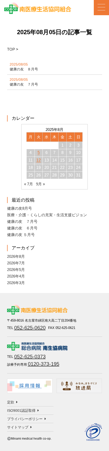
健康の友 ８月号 (24, 69)
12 (38, 160)
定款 (10, 402)
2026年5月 (16, 269)
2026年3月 (16, 283)
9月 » (40, 184)
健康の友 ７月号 (24, 84)
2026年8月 (16, 256)
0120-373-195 (43, 364)
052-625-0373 (30, 356)
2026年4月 (16, 276)
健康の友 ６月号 (22, 228)
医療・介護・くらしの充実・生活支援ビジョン (47, 215)
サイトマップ (17, 427)
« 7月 (28, 184)
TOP (11, 49)
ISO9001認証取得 (21, 410)
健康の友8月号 (19, 208)
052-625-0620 (30, 327)
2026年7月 (16, 263)
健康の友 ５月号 (21, 234)
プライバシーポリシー (25, 419)
